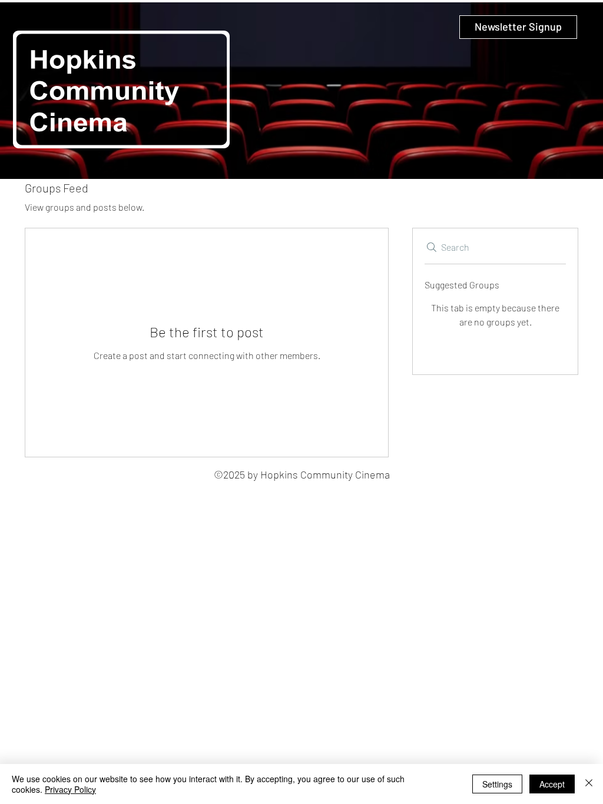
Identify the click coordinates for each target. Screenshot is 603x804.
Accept (552, 784)
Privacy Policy (70, 789)
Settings (497, 784)
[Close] (589, 784)
